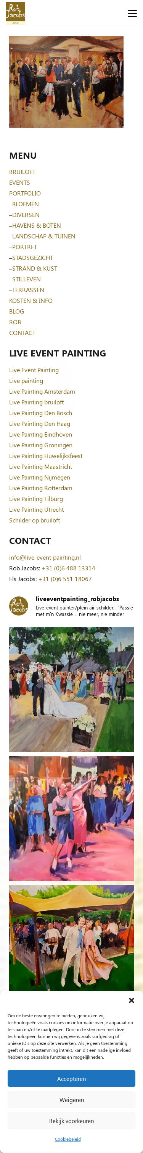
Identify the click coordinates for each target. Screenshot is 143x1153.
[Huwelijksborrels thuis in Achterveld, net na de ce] (71, 689)
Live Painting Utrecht (36, 509)
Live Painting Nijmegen (39, 477)
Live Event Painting (34, 370)
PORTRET (24, 247)
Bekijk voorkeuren (71, 1121)
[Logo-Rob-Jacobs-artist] (15, 13)
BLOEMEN (25, 204)
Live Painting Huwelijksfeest (45, 456)
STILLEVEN (26, 279)
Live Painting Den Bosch (40, 413)
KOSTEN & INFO (31, 300)
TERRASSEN (28, 290)
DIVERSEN (26, 214)
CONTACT (22, 332)
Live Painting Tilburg (36, 498)
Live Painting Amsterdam (42, 391)
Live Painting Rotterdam (40, 488)
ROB (15, 322)
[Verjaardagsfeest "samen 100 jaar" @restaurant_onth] (71, 818)
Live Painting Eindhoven (40, 434)
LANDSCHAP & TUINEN (44, 236)
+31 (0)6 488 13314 (68, 568)
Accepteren (71, 1078)
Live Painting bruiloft (36, 402)
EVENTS (19, 182)
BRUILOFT (22, 172)
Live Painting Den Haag (39, 423)
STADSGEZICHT (32, 257)
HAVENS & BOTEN (36, 225)
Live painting (26, 380)
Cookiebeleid (68, 1139)
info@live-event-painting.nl (45, 557)
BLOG (16, 311)
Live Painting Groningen (40, 445)
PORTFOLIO (25, 193)
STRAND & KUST (34, 268)
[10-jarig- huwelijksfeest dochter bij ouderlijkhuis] (71, 947)
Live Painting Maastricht (40, 466)
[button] (131, 1000)
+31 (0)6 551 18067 (65, 579)
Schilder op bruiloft (34, 520)
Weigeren (71, 1100)
